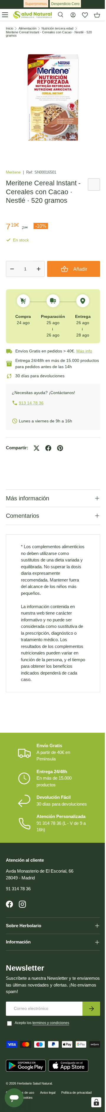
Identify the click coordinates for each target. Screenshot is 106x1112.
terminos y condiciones (50, 1038)
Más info (84, 351)
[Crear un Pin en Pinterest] (60, 448)
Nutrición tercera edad (57, 28)
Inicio (9, 28)
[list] (53, 97)
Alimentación (28, 28)
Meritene (14, 172)
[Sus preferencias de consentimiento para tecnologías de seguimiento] (92, 1102)
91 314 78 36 (18, 904)
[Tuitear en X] (36, 448)
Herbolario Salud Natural (34, 1108)
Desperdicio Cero (65, 4)
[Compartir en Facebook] (48, 448)
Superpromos (36, 4)
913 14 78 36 (31, 403)
